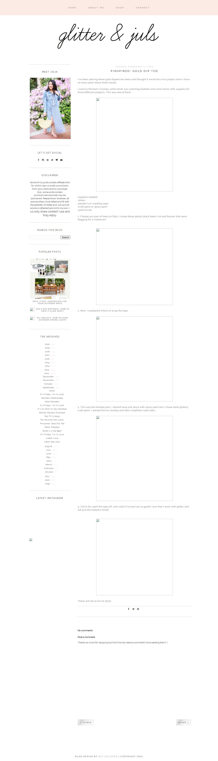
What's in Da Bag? (52, 431)
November (48, 380)
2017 (47, 355)
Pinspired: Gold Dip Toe (52, 424)
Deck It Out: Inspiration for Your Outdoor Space (50, 302)
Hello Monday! (52, 402)
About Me (96, 7)
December (48, 377)
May (48, 457)
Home (72, 7)
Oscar (52, 391)
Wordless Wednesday (52, 398)
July (48, 450)
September (49, 387)
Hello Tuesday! (52, 427)
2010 (47, 480)
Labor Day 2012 (52, 442)
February (49, 468)
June (49, 454)
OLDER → (183, 722)
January (49, 472)
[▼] (42, 387)
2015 (47, 362)
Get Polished (109, 756)
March (49, 465)
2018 (47, 352)
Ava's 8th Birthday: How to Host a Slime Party (52, 310)
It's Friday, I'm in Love (52, 434)
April (49, 461)
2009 (47, 484)
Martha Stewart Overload (52, 413)
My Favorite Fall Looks (52, 420)
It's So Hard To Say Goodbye (52, 409)
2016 (47, 359)
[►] (44, 344)
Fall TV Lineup (52, 416)
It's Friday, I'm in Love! (52, 394)
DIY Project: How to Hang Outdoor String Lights (52, 319)
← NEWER (86, 722)
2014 (47, 366)
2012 (47, 373)
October (48, 384)
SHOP (120, 7)
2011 (47, 476)
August (49, 446)
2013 (47, 370)
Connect (143, 7)
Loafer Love (52, 438)
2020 (47, 344)
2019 (47, 348)
